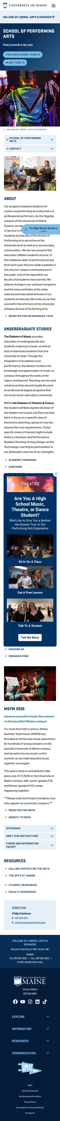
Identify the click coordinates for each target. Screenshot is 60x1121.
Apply (30, 1085)
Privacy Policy (30, 1102)
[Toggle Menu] (53, 5)
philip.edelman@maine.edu (30, 922)
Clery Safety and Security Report (30, 1107)
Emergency (30, 1113)
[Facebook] (15, 1001)
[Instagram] (30, 1001)
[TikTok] (44, 1001)
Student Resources (30, 1090)
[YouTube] (22, 1001)
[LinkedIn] (37, 1001)
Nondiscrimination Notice (30, 1096)
